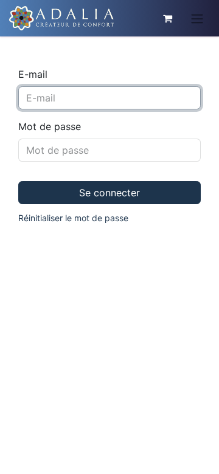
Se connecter (109, 193)
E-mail (32, 74)
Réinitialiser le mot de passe (73, 218)
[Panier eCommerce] (167, 18)
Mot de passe (49, 126)
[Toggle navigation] (197, 18)
